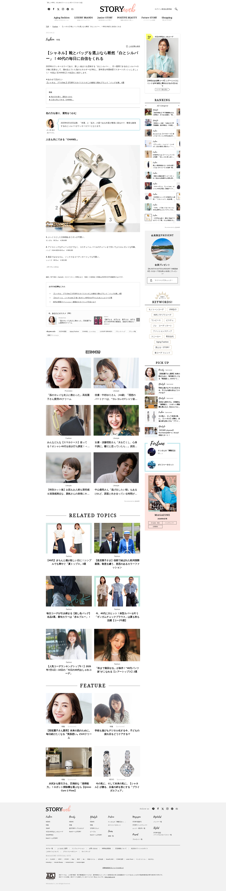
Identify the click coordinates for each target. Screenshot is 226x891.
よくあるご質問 (62, 848)
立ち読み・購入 (155, 523)
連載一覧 (111, 836)
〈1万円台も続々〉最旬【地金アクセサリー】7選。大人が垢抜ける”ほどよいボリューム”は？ (164, 220)
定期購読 (155, 526)
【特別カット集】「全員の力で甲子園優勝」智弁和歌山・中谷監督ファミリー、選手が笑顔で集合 (163, 125)
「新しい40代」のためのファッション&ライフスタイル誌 (64, 2)
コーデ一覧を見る (161, 89)
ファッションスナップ (162, 331)
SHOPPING (49, 835)
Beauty (72, 817)
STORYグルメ (94, 828)
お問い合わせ (93, 848)
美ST (78, 859)
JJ (46, 859)
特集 (58, 40)
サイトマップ (86, 851)
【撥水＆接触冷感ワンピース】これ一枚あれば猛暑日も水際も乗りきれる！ (163, 178)
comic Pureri (129, 859)
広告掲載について (121, 848)
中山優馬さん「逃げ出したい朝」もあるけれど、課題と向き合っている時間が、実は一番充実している (116, 493)
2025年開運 (62, 331)
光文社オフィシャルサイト (139, 848)
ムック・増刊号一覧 (139, 828)
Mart (73, 859)
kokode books (70, 862)
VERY (60, 859)
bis (84, 859)
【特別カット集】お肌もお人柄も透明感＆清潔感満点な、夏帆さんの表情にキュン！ (68, 493)
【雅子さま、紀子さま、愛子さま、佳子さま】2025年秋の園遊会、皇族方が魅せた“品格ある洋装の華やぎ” (120, 321)
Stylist (156, 828)
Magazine (137, 817)
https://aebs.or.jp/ (110, 877)
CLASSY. (52, 859)
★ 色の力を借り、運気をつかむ (60, 97)
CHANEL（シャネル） (89, 331)
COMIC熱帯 (119, 859)
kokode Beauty (58, 862)
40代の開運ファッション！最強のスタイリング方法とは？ (74, 302)
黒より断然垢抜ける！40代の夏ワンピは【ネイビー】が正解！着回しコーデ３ (163, 168)
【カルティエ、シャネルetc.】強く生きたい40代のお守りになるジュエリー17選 (82, 298)
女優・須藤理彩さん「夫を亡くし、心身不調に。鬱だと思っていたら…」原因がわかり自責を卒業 (116, 446)
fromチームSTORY (52, 838)
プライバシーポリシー (70, 851)
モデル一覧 (49, 848)
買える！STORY (162, 347)
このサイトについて (52, 851)
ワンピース (156, 320)
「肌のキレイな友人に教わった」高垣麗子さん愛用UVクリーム (75, 322)
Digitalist (157, 817)
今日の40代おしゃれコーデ (54, 831)
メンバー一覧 (157, 822)
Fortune (111, 817)
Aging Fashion (74, 331)
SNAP (48, 828)
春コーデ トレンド (162, 353)
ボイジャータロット (166, 465)
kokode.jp (48, 862)
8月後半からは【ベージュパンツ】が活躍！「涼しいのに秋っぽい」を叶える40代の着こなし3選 (164, 157)
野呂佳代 (170, 337)
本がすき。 (151, 859)
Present (135, 834)
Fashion (50, 39)
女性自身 (100, 859)
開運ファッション (53, 335)
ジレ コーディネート (162, 326)
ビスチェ (170, 320)
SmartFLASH (109, 859)
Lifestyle (93, 817)
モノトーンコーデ (156, 309)
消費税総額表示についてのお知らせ (113, 868)
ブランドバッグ (120, 331)
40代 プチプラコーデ (162, 315)
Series (110, 831)
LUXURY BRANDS (106, 331)
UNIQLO (172, 309)
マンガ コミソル (140, 859)
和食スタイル (91, 859)
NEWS (48, 822)
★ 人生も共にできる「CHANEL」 (61, 100)
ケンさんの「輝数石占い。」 (117, 822)
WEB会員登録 (106, 848)
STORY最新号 (137, 822)
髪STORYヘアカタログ (76, 828)
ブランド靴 (132, 331)
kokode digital (80, 862)
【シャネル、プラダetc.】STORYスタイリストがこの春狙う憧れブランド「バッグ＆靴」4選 (85, 83)
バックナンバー (169, 523)
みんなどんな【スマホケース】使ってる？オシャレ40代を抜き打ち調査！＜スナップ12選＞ (68, 446)
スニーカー (156, 337)
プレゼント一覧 (137, 839)
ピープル (93, 831)
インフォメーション (78, 848)
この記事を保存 (134, 46)
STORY (66, 859)
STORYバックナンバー (140, 825)
